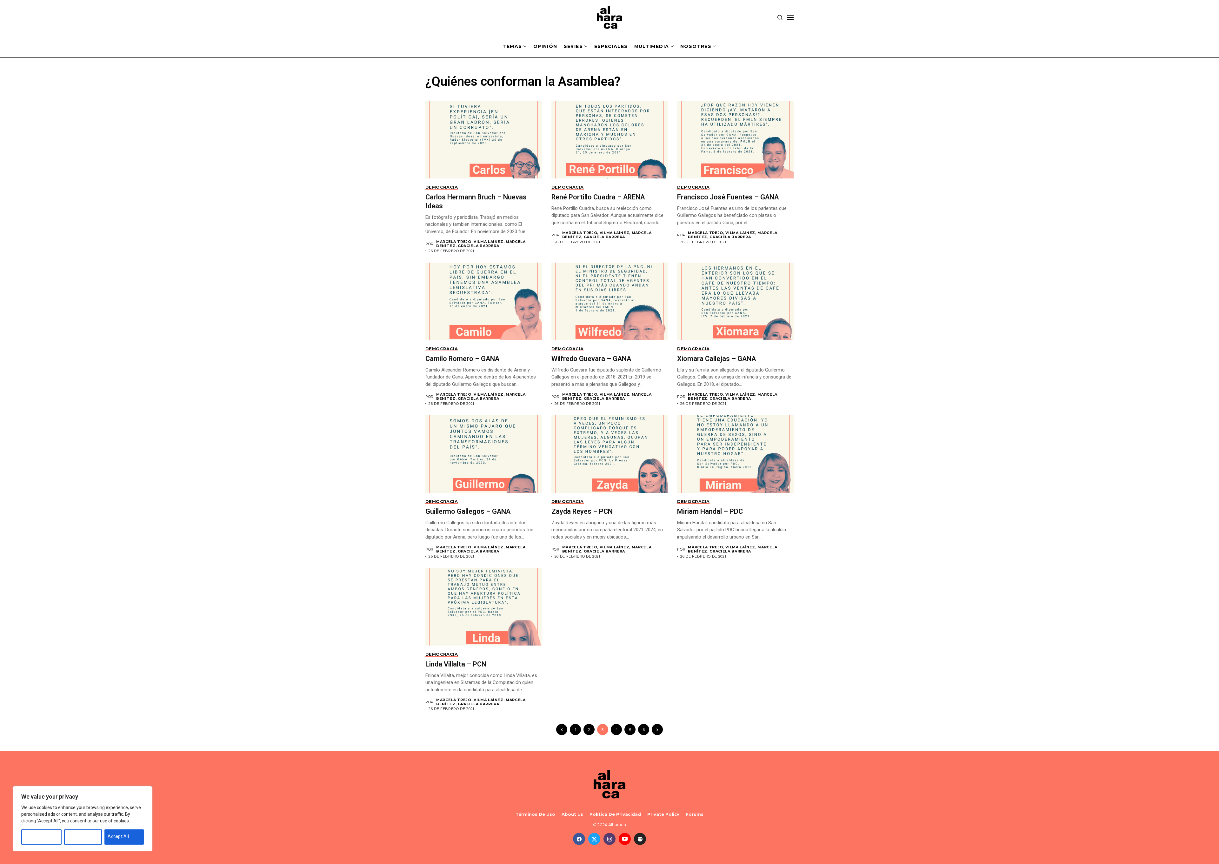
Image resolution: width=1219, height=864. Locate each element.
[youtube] (625, 839)
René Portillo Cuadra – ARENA (598, 197)
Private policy (663, 814)
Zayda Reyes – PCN (582, 511)
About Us (572, 814)
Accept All (118, 836)
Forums (694, 814)
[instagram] (609, 839)
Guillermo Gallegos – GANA (467, 511)
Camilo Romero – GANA (462, 359)
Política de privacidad (615, 814)
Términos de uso (535, 814)
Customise (35, 836)
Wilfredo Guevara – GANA (591, 359)
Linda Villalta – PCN (455, 664)
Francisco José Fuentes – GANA (728, 197)
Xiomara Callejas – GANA (716, 359)
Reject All (77, 836)
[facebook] (579, 839)
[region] (82, 818)
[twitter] (594, 839)
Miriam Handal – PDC (710, 511)
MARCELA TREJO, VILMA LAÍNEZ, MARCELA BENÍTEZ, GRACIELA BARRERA (481, 244)
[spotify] (640, 839)
